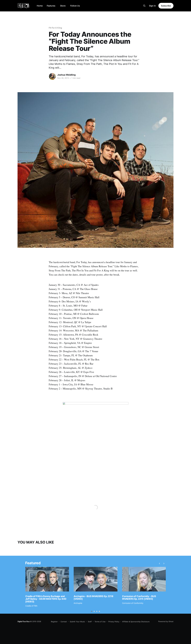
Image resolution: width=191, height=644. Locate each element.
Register (54, 622)
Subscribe (166, 5)
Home (40, 5)
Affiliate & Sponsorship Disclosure (136, 622)
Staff (90, 622)
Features (51, 5)
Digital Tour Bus (24, 621)
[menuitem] (40, 6)
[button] (91, 611)
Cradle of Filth (31, 606)
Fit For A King (55, 27)
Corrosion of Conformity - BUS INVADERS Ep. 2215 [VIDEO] (139, 597)
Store (62, 5)
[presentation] (159, 563)
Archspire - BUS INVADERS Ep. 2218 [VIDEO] (93, 597)
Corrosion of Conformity (132, 603)
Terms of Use (100, 622)
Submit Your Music (77, 622)
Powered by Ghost (165, 621)
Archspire (78, 603)
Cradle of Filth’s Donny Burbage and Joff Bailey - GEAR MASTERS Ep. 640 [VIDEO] (45, 599)
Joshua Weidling (66, 75)
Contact (64, 622)
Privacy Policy (113, 622)
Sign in (152, 5)
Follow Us (75, 5)
